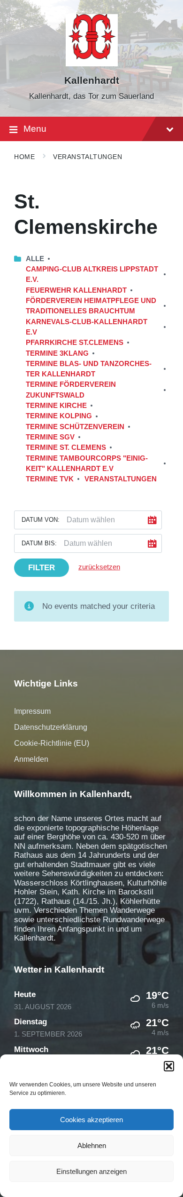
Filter (41, 567)
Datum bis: (39, 543)
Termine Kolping (59, 416)
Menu (34, 129)
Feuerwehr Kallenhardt (76, 290)
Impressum (32, 711)
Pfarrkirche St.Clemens (74, 342)
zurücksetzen (99, 567)
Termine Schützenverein (75, 427)
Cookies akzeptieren (91, 1120)
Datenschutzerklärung (50, 727)
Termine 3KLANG (57, 353)
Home (24, 156)
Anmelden (31, 759)
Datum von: (41, 519)
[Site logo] (92, 63)
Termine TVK (50, 479)
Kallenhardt (91, 80)
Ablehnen (91, 1145)
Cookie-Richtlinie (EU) (51, 743)
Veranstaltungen (87, 156)
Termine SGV (50, 437)
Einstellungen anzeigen (91, 1171)
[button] (169, 1066)
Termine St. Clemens (66, 447)
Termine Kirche (56, 405)
